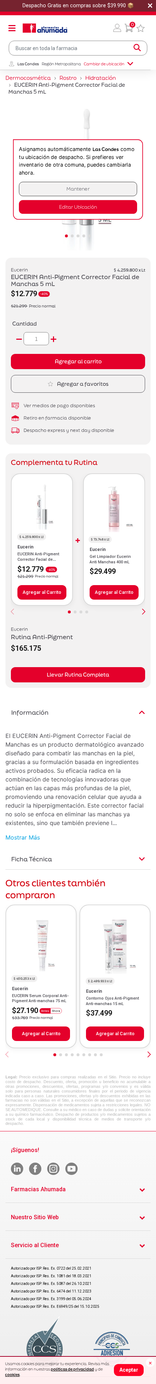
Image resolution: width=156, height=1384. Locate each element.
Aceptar (128, 1370)
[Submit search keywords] (137, 48)
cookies (12, 1374)
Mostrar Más (22, 837)
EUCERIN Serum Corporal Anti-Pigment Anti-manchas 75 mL (40, 998)
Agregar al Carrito (41, 592)
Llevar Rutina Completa (78, 674)
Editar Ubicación (78, 207)
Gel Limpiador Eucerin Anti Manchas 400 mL (110, 559)
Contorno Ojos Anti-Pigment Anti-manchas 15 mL (112, 1001)
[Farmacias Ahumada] (45, 28)
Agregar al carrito (78, 361)
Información (30, 712)
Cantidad (24, 323)
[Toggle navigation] (12, 28)
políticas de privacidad (72, 1369)
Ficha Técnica (31, 859)
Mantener (78, 189)
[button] (117, 28)
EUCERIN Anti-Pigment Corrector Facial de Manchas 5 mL (38, 559)
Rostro (68, 77)
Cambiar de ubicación (104, 63)
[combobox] (78, 48)
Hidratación (100, 77)
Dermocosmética (28, 77)
